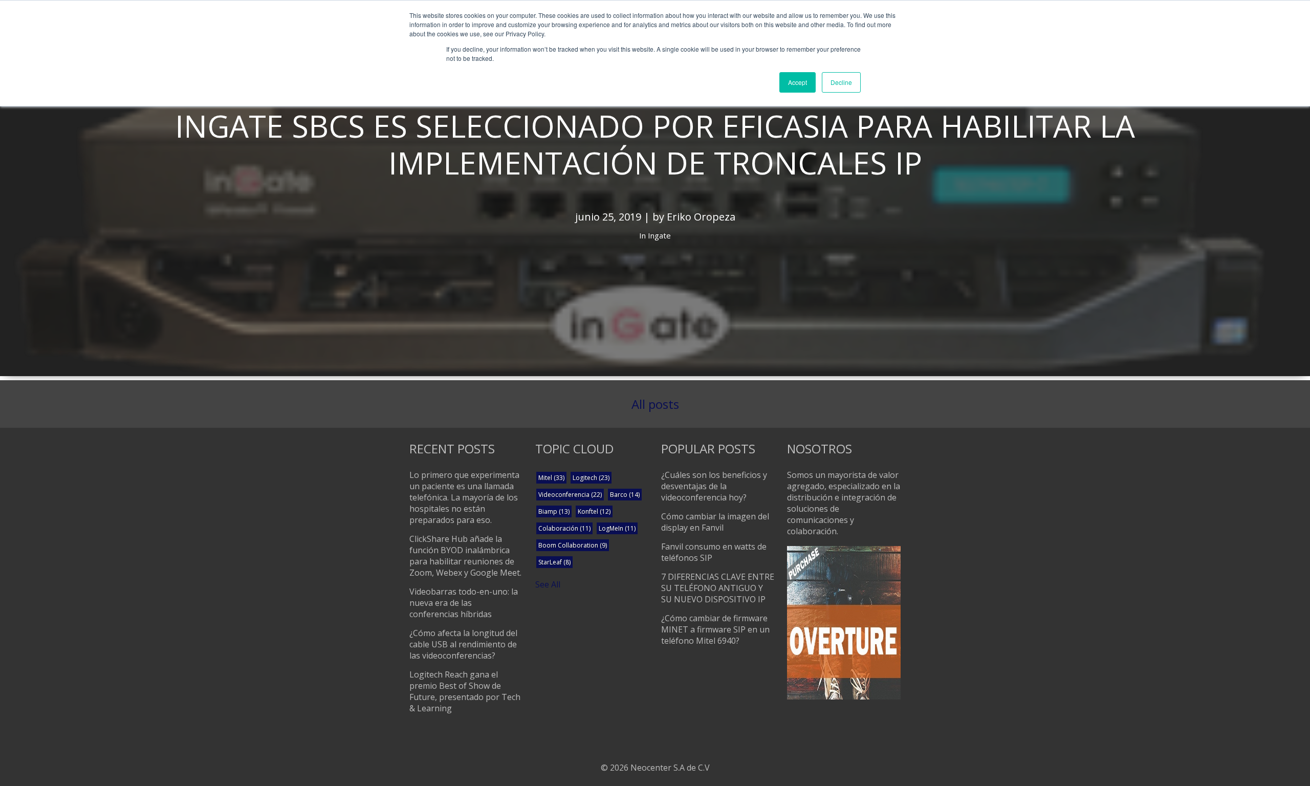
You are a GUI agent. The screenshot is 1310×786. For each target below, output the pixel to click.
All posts (655, 404)
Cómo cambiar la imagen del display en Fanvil (715, 522)
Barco (625, 494)
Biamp (554, 511)
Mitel (551, 477)
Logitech (591, 477)
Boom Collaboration (572, 545)
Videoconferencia (570, 494)
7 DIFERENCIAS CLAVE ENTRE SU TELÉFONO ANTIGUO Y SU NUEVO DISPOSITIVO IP (717, 588)
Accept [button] (797, 82)
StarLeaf (554, 562)
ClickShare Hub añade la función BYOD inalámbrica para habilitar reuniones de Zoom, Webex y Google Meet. (465, 555)
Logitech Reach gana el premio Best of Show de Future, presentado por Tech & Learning (464, 691)
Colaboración (564, 528)
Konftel (594, 511)
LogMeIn (617, 528)
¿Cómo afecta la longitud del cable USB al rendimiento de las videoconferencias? (463, 644)
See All (547, 584)
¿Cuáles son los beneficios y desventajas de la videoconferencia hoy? (714, 486)
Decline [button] (841, 82)
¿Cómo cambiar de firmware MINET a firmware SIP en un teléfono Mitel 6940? (715, 629)
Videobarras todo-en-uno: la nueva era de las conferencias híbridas (463, 603)
